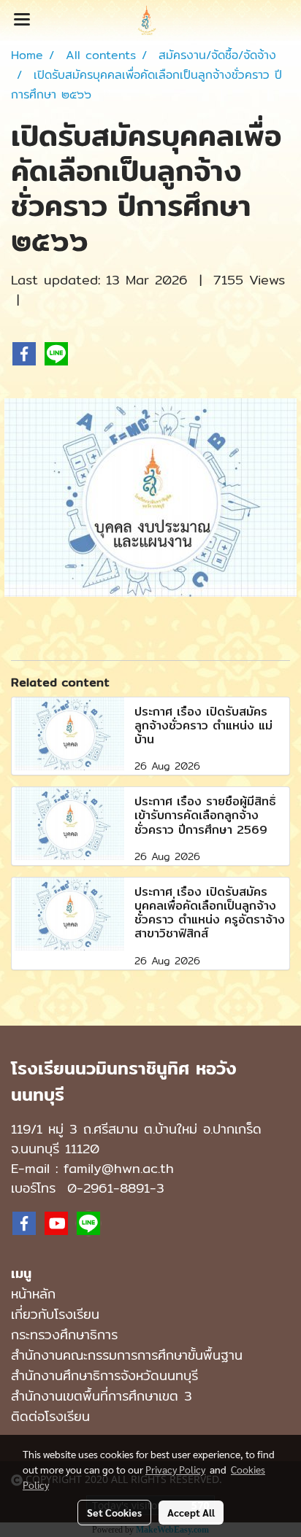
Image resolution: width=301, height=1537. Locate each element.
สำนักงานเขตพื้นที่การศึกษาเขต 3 (101, 1395)
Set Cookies (114, 1512)
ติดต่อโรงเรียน (50, 1416)
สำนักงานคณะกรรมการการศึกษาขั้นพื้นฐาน (127, 1355)
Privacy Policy (175, 1469)
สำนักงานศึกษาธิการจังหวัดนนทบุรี (104, 1375)
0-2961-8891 (108, 1188)
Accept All (191, 1512)
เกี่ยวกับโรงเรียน (55, 1314)
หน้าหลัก (33, 1293)
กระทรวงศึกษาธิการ (64, 1334)
